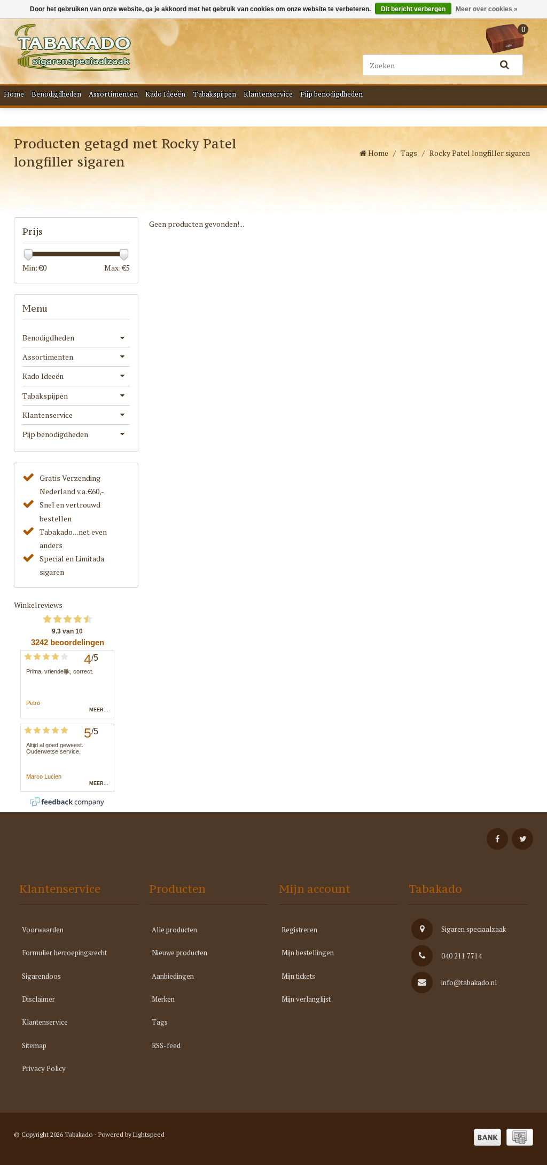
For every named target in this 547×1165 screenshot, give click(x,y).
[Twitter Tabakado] (522, 839)
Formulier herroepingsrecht (64, 952)
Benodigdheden (56, 94)
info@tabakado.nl (469, 982)
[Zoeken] (504, 65)
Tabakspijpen (214, 94)
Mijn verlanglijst (306, 999)
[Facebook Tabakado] (497, 839)
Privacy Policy (44, 1068)
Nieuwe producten (179, 952)
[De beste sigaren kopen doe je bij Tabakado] (72, 47)
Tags (409, 153)
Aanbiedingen (173, 976)
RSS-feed (166, 1045)
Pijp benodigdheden (331, 94)
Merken (163, 999)
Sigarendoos (41, 976)
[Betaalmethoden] (487, 1137)
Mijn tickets (298, 976)
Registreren (299, 929)
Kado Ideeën (165, 94)
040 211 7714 (461, 956)
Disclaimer (38, 999)
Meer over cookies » (487, 9)
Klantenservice (268, 94)
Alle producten (174, 929)
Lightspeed (149, 1134)
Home (14, 94)
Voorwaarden (43, 929)
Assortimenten (113, 94)
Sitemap (34, 1045)
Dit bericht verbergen (413, 9)
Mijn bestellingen (308, 952)
